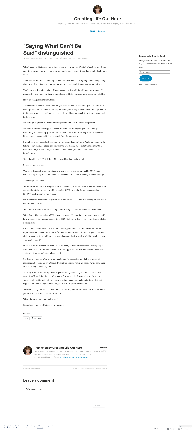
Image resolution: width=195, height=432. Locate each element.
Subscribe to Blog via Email (152, 56)
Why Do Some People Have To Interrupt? (88, 368)
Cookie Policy (40, 428)
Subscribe (145, 78)
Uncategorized (52, 58)
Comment (98, 405)
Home (92, 31)
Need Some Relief (31, 368)
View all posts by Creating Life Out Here (73, 357)
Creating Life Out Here (97, 18)
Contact (102, 31)
